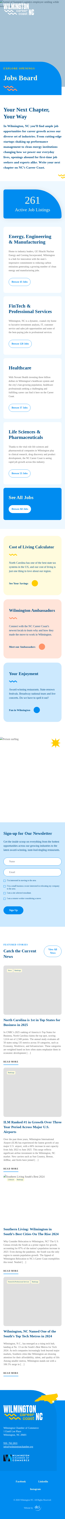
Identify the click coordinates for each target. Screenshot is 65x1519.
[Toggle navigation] (59, 5)
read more (10, 1062)
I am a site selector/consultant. (19, 893)
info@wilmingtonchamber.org (18, 1446)
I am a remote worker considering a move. (24, 898)
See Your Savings (18, 583)
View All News (52, 951)
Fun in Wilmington (19, 710)
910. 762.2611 (10, 1443)
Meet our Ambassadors (22, 646)
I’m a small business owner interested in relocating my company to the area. (33, 887)
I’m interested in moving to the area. (21, 880)
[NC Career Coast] (18, 9)
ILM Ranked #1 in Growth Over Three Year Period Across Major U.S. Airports (32, 1127)
